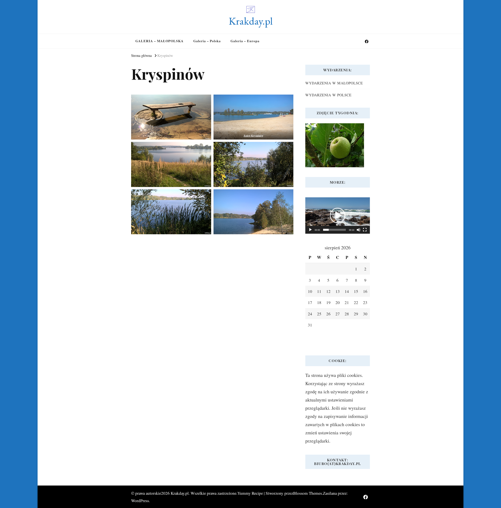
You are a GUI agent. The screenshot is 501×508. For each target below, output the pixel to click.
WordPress (140, 500)
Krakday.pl (251, 21)
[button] (337, 215)
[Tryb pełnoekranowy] (365, 230)
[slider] (334, 230)
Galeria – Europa (245, 40)
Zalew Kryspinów (253, 135)
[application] (337, 215)
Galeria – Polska (207, 40)
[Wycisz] (358, 230)
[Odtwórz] (310, 230)
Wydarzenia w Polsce (328, 94)
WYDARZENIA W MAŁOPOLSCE (334, 82)
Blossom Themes (307, 493)
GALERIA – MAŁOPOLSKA (159, 40)
